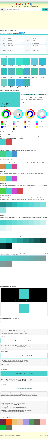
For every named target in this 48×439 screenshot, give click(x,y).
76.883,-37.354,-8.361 (35, 48)
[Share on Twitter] (22, 33)
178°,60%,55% (11, 45)
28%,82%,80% (11, 53)
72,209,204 (10, 40)
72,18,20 (33, 40)
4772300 (9, 50)
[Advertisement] (24, 20)
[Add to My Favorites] (20, 33)
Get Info (45, 9)
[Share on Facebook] (24, 33)
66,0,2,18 (10, 43)
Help (1, 435)
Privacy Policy (4, 435)
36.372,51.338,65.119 (35, 43)
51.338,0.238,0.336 (35, 45)
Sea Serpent (26, 94)
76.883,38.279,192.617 (36, 50)
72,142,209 (34, 38)
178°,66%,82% (11, 48)
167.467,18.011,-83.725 (36, 53)
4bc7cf (32, 94)
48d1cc (9, 38)
